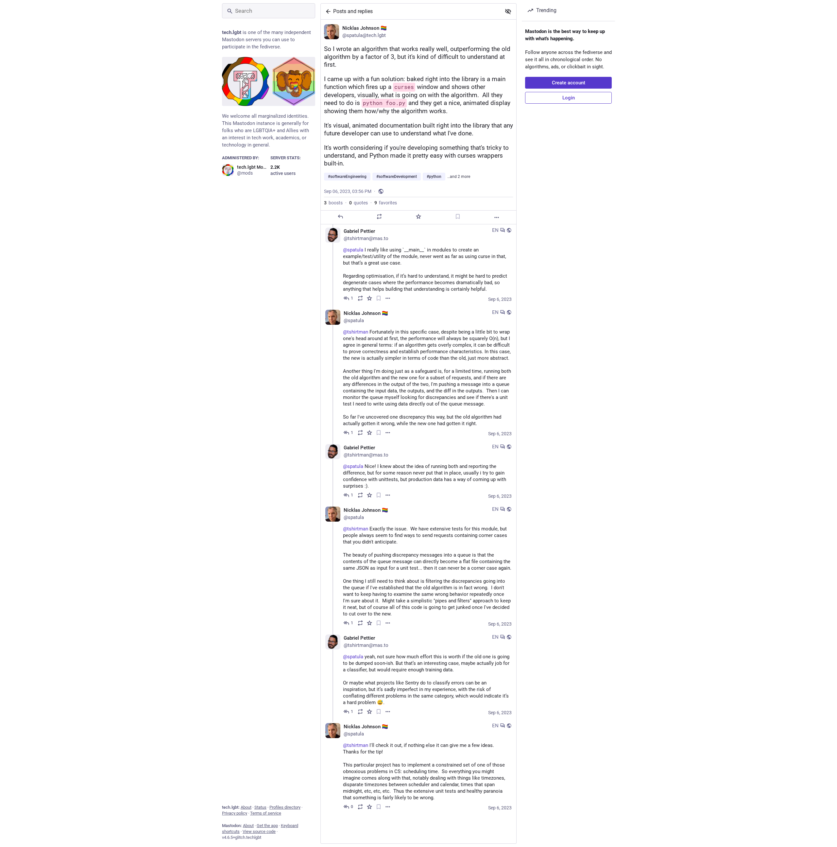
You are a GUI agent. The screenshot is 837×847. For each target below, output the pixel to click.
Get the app (267, 825)
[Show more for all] (508, 11)
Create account (568, 83)
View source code (259, 831)
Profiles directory (284, 807)
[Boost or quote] (379, 216)
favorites (385, 202)
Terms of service (265, 813)
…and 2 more (458, 176)
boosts (333, 202)
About (246, 807)
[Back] (327, 11)
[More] (496, 217)
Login (568, 98)
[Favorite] (418, 216)
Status (260, 807)
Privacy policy (234, 813)
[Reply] (340, 216)
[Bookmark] (457, 216)
